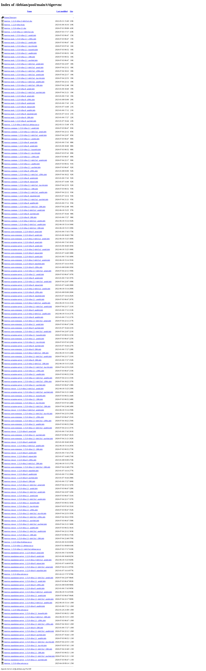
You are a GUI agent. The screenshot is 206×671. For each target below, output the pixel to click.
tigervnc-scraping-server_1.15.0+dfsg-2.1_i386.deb (23, 399)
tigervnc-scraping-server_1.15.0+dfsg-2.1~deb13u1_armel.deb (27, 271)
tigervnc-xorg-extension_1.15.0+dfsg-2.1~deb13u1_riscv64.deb (28, 414)
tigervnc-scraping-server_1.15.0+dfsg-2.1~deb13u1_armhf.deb (28, 282)
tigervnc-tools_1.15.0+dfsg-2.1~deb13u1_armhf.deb (24, 64)
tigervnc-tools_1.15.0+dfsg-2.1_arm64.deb (20, 43)
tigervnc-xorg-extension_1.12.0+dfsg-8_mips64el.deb (24, 264)
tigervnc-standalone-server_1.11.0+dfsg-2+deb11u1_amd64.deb (28, 603)
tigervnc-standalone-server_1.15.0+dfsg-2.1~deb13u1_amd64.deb (29, 631)
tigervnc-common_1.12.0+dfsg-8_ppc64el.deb (21, 214)
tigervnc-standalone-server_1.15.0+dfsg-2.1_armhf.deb (25, 581)
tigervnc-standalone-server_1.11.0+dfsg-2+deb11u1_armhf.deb (28, 560)
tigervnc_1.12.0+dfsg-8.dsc (14, 25)
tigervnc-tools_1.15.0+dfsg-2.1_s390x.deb (20, 39)
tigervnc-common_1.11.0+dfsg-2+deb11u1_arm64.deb (24, 221)
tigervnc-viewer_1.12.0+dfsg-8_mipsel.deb (20, 456)
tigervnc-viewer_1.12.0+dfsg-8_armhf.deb (20, 442)
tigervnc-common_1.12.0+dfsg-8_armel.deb (20, 142)
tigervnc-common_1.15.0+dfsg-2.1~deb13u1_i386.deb (25, 207)
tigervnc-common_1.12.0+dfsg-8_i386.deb (20, 217)
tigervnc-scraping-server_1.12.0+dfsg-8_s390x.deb (23, 292)
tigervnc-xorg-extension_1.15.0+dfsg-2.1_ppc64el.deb (24, 435)
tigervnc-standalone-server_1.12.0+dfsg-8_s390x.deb (24, 585)
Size (71, 11)
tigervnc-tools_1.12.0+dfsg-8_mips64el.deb (20, 114)
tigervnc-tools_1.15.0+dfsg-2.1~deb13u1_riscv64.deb (24, 78)
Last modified (62, 11)
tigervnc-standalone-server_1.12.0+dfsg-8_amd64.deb (24, 606)
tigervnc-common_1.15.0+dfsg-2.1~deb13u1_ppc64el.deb (26, 199)
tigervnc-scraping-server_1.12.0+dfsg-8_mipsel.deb (23, 285)
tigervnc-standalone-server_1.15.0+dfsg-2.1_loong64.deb (25, 613)
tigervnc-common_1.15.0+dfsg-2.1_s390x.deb (21, 157)
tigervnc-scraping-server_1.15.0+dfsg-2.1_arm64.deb (24, 299)
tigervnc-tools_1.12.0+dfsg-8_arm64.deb (19, 103)
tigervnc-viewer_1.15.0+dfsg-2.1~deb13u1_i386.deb (24, 538)
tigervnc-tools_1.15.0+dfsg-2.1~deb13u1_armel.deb (23, 67)
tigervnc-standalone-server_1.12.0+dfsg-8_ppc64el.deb (25, 635)
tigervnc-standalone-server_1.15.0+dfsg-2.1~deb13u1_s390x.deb (28, 624)
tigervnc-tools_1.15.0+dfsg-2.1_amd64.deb (20, 53)
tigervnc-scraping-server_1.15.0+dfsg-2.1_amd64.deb (24, 374)
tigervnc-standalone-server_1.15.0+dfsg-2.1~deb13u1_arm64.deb (29, 599)
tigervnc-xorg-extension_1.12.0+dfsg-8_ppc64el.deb (24, 328)
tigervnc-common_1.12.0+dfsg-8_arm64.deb (21, 178)
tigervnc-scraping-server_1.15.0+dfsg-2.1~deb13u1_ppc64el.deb (28, 392)
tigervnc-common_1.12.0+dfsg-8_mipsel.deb (21, 182)
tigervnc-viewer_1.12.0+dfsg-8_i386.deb (19, 481)
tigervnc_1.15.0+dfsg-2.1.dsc (15, 28)
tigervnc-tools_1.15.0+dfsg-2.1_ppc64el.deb (21, 60)
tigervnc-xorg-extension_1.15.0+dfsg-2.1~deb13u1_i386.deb (27, 467)
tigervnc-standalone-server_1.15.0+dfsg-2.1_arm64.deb (25, 596)
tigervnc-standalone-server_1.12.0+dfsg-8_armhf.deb (24, 556)
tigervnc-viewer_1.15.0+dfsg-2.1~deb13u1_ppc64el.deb (25, 524)
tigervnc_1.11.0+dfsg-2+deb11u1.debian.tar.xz (21, 125)
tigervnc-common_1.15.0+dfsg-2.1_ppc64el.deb (22, 167)
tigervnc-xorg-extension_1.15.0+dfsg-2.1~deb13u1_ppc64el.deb (28, 439)
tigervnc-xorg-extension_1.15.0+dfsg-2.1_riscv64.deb (24, 403)
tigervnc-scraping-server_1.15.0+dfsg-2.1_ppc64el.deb (24, 385)
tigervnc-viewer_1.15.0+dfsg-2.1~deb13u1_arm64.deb (25, 499)
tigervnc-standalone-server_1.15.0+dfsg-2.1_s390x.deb (25, 621)
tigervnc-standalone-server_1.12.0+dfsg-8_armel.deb (24, 553)
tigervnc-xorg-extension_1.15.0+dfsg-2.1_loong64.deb (24, 396)
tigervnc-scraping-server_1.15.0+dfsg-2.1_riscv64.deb (24, 342)
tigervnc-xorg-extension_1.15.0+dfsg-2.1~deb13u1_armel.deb (27, 321)
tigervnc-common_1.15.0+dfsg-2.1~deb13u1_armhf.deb (25, 135)
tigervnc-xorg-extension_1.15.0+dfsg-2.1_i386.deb (23, 449)
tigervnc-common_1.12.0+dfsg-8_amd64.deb (21, 203)
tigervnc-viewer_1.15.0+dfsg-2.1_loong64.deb (21, 503)
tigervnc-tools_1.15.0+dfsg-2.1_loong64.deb (21, 50)
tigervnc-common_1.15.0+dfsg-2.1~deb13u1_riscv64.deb (26, 185)
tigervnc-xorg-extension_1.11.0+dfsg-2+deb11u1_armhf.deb (27, 239)
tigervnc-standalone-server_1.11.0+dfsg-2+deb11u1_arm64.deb (28, 592)
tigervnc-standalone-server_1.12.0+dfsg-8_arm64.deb (24, 588)
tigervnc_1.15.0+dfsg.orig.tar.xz (16, 663)
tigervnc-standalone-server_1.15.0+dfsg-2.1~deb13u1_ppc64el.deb (29, 656)
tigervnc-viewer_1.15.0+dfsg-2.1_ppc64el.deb (21, 521)
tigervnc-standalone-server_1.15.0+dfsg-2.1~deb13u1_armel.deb (28, 567)
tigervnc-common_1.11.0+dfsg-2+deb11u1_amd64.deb (25, 224)
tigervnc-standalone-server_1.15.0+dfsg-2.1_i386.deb (24, 653)
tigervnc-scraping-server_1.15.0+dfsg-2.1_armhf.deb (24, 274)
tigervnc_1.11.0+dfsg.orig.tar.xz (16, 574)
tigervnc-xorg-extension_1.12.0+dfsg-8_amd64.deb (23, 310)
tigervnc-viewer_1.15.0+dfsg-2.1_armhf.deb (21, 488)
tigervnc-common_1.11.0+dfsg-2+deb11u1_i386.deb (24, 228)
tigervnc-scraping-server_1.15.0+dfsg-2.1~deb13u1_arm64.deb (28, 307)
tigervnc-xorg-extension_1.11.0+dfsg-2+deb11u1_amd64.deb (27, 303)
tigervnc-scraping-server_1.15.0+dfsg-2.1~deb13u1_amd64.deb (28, 378)
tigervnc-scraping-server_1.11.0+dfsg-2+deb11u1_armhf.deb (27, 249)
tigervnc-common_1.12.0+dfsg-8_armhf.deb (21, 146)
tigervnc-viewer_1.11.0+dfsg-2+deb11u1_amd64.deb (24, 446)
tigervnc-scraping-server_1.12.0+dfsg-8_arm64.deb (23, 278)
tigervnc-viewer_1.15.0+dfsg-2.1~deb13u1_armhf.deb (24, 492)
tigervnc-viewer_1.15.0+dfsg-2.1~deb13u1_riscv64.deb (25, 513)
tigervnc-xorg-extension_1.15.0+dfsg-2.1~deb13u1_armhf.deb (27, 332)
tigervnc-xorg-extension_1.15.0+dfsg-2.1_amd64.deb (24, 424)
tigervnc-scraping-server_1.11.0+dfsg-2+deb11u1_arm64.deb (27, 289)
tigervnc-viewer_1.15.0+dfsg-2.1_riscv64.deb (21, 506)
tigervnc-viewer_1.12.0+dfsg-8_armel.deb (20, 431)
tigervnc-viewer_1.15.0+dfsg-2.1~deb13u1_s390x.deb (24, 517)
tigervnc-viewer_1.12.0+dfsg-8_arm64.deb (20, 453)
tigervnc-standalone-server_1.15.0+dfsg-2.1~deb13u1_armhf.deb (28, 578)
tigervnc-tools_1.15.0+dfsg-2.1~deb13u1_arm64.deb (24, 75)
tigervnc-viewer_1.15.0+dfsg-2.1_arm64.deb (21, 496)
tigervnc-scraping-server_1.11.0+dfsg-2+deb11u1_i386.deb (26, 364)
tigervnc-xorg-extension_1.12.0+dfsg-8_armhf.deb (23, 235)
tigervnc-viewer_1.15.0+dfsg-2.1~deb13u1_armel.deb (24, 485)
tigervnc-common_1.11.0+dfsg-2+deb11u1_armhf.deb (24, 210)
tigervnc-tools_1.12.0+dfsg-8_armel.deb (19, 96)
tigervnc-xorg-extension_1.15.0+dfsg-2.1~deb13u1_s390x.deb (27, 421)
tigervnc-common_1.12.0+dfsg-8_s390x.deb (21, 171)
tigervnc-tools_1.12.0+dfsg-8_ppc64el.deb (20, 121)
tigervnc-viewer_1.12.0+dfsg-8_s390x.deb (20, 460)
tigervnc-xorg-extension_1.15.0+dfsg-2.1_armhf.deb (24, 324)
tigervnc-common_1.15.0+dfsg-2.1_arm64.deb (21, 139)
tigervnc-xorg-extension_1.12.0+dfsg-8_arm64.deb (23, 257)
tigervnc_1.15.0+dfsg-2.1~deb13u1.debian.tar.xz (22, 549)
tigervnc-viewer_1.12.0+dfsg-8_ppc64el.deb (21, 478)
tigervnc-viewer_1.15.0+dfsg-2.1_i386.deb (20, 535)
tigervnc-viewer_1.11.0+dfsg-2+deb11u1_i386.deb (23, 464)
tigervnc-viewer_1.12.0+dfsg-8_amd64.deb (20, 474)
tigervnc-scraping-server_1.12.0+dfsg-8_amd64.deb (23, 317)
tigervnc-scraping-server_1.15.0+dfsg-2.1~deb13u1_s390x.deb (28, 381)
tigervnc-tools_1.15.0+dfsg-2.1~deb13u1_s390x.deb (24, 71)
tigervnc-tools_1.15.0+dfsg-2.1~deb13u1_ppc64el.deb (24, 92)
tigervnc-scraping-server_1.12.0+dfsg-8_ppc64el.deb (24, 346)
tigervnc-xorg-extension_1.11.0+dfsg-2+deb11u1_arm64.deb (27, 260)
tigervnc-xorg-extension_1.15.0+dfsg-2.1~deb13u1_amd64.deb (28, 428)
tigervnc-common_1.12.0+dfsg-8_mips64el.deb (22, 196)
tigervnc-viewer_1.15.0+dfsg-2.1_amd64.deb (21, 528)
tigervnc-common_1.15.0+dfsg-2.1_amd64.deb (22, 164)
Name (29, 11)
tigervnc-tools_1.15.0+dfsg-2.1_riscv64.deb (20, 46)
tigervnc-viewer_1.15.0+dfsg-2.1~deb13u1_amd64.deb (25, 531)
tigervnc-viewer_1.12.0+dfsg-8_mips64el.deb (21, 471)
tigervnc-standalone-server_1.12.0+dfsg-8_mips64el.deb (25, 571)
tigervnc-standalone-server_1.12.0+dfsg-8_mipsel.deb (24, 563)
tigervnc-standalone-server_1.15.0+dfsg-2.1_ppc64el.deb (25, 660)
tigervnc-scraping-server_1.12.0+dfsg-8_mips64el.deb (24, 296)
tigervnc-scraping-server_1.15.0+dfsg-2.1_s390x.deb (24, 371)
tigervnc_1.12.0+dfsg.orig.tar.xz (16, 610)
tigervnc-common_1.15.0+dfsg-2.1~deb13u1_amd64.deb (25, 192)
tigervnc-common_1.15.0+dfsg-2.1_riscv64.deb (22, 153)
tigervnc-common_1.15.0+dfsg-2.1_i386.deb (21, 189)
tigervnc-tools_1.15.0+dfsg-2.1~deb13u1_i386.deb (23, 85)
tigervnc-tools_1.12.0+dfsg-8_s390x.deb (19, 100)
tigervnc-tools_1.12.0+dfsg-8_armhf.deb (19, 89)
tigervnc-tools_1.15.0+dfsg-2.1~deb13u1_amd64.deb (24, 82)
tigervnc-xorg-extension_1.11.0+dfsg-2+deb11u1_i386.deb (26, 353)
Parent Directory (10, 18)
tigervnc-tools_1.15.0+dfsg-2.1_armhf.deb (20, 35)
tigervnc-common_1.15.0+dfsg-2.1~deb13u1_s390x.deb (25, 175)
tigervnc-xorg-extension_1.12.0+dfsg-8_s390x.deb (23, 267)
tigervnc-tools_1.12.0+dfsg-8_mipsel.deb (19, 107)
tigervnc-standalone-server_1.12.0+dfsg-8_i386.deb (23, 628)
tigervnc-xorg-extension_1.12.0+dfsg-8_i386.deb (22, 349)
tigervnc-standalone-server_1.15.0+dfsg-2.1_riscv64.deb (25, 645)
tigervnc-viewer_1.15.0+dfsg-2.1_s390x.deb (21, 510)
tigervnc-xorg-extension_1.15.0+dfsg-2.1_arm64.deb (24, 339)
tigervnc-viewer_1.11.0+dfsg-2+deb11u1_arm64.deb (24, 410)
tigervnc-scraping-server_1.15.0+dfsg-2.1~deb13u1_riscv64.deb (28, 367)
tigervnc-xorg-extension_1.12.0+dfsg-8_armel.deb (23, 232)
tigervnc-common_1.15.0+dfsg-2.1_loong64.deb (22, 150)
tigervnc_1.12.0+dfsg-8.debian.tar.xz (18, 542)
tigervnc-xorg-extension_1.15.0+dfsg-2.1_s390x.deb (24, 417)
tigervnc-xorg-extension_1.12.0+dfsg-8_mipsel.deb (23, 253)
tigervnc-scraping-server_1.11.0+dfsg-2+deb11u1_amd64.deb (27, 314)
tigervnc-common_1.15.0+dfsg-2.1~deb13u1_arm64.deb (25, 160)
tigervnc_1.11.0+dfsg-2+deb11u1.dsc (18, 21)
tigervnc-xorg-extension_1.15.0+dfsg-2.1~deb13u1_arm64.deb (28, 356)
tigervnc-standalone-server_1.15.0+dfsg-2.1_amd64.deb (25, 638)
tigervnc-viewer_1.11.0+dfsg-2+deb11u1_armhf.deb (24, 389)
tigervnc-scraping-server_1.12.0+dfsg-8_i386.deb (22, 360)
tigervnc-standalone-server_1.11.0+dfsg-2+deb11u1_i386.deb (27, 617)
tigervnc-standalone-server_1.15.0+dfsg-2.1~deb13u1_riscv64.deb (29, 642)
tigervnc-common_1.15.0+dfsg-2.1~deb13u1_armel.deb (25, 132)
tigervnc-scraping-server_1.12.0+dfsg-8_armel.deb (23, 242)
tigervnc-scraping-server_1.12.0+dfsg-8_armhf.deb (23, 246)
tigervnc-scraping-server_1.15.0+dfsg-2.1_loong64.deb (25, 335)
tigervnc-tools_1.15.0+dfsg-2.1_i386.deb (19, 57)
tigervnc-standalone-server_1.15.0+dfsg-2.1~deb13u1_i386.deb (28, 649)
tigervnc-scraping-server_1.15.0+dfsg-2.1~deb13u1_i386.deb (27, 406)
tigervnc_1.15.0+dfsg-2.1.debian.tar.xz (18, 546)
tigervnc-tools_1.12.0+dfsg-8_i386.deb (18, 117)
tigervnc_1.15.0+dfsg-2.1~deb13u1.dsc (19, 32)
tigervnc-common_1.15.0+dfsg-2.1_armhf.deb (21, 128)
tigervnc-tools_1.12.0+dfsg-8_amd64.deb (19, 110)
